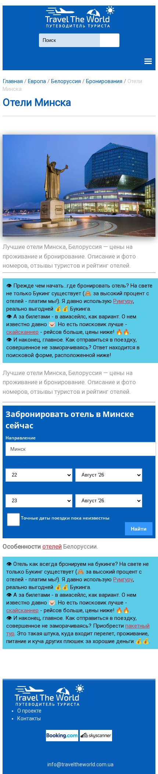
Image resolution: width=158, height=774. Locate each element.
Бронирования (104, 81)
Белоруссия (66, 81)
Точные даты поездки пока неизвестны (65, 518)
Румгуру (123, 301)
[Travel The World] (79, 17)
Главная (13, 81)
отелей (52, 546)
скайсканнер (22, 332)
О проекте (29, 711)
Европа (37, 81)
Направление (21, 437)
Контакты (29, 718)
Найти (139, 529)
